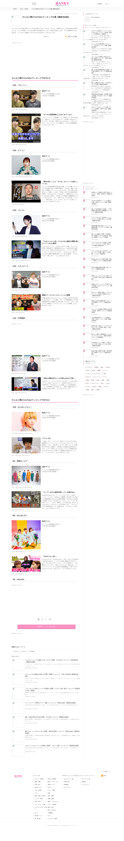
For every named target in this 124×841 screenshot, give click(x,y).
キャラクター (97, 373)
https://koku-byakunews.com (22, 455)
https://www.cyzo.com (20, 144)
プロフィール (95, 383)
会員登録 (99, 3)
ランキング (24, 651)
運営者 (84, 781)
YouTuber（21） (68, 13)
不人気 (93, 370)
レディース (97, 377)
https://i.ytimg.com (19, 204)
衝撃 (99, 370)
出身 (98, 380)
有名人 (108, 367)
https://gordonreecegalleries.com (23, 176)
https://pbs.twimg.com (20, 392)
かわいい (88, 377)
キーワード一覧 (86, 779)
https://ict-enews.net (20, 373)
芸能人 (97, 367)
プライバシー (85, 784)
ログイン (107, 3)
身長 (87, 380)
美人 (102, 383)
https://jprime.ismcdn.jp (21, 236)
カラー (88, 386)
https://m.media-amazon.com (22, 260)
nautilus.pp (27, 696)
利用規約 (66, 784)
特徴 (93, 380)
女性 (105, 373)
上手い (108, 383)
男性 (103, 380)
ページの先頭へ (105, 771)
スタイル (106, 386)
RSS (105, 775)
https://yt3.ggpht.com (20, 551)
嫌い (102, 367)
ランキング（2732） (58, 13)
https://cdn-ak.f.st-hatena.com (22, 487)
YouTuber (32, 651)
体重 (98, 389)
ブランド (88, 373)
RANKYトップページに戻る (46, 626)
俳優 (87, 389)
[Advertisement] (44, 57)
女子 (87, 383)
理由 (100, 386)
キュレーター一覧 (68, 779)
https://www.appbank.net (21, 109)
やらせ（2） (75, 13)
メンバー (105, 370)
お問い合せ (67, 781)
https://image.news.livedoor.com (23, 433)
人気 (87, 370)
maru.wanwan (28, 668)
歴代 (108, 380)
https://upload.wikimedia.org (22, 290)
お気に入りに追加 (72, 36)
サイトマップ (67, 787)
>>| (50, 619)
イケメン (104, 377)
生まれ (94, 386)
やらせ (16, 651)
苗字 (93, 389)
